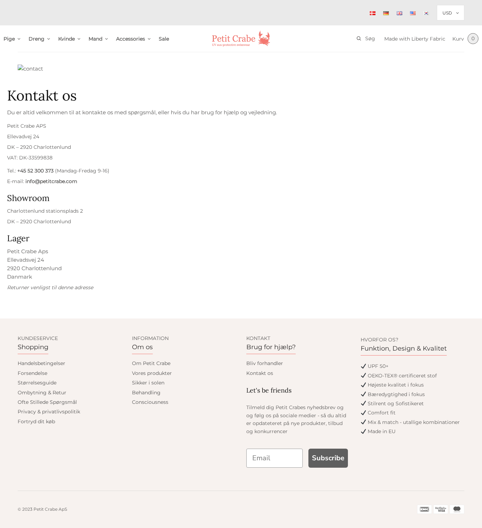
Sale (164, 39)
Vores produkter (152, 373)
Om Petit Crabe (151, 363)
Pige (9, 39)
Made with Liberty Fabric (414, 39)
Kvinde (66, 39)
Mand (95, 39)
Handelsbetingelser (41, 363)
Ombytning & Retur (42, 392)
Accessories (130, 39)
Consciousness (150, 402)
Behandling (146, 392)
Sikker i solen (148, 383)
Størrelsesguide (37, 383)
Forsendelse (32, 373)
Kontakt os (259, 373)
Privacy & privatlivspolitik (49, 411)
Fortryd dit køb (36, 421)
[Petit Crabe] (241, 39)
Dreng (36, 39)
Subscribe (328, 458)
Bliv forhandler (264, 363)
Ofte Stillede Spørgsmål (47, 402)
